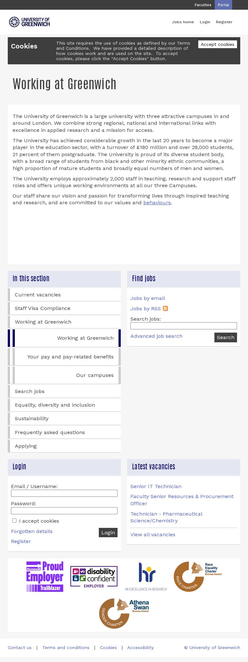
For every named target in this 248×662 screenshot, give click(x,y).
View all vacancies (152, 534)
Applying (26, 446)
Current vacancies (38, 295)
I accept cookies (38, 521)
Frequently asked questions (50, 432)
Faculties (203, 5)
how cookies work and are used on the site (103, 53)
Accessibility (140, 647)
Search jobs (30, 391)
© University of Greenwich (212, 647)
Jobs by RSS (145, 308)
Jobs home (183, 21)
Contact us (20, 647)
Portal (223, 5)
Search (225, 337)
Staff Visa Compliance (42, 308)
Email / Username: (34, 486)
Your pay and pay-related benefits (70, 357)
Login (205, 21)
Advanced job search (156, 336)
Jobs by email (147, 298)
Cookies (108, 647)
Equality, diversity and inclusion (55, 405)
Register (224, 21)
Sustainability (31, 418)
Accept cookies (217, 44)
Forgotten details (32, 531)
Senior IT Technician (155, 486)
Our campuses (95, 375)
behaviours (157, 202)
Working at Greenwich (43, 322)
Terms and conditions (65, 647)
